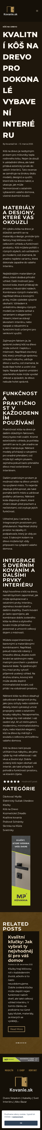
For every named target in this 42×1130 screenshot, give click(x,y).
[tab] (16, 1042)
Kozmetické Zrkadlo (14, 813)
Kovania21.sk (11, 144)
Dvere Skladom (12, 1098)
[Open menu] (37, 11)
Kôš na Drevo (10, 27)
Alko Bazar (21, 1101)
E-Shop (21, 1070)
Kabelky (27, 1098)
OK (21, 1123)
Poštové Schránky (13, 821)
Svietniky (8, 830)
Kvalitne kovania (12, 817)
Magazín (9, 1070)
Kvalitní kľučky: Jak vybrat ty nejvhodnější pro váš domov (20, 949)
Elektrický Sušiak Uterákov (18, 800)
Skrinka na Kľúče (12, 826)
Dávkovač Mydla (12, 796)
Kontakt (33, 1070)
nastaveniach (17, 1117)
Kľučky (7, 805)
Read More (17, 1030)
